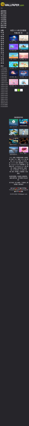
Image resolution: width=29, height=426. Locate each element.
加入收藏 (17, 182)
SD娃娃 (15, 168)
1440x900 (4, 81)
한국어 (17, 191)
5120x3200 (4, 106)
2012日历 (22, 170)
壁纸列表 (3, 27)
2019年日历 (16, 170)
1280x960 (4, 77)
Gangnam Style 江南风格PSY (18, 164)
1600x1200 (4, 86)
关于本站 (11, 182)
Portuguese (25, 189)
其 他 (2, 63)
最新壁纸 (3, 11)
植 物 (2, 36)
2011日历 (18, 161)
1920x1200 (4, 90)
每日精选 (3, 15)
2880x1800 (4, 99)
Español (18, 189)
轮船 (14, 157)
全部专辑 (3, 21)
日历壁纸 (3, 19)
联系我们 (21, 184)
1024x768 (4, 70)
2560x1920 (4, 97)
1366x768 (4, 79)
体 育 (2, 53)
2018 (14, 161)
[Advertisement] (18, 18)
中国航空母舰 (19, 157)
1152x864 (4, 68)
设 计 (2, 47)
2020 (10, 157)
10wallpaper (13, 4)
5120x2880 (4, 105)
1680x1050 (4, 84)
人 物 (2, 34)
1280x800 (4, 75)
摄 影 (2, 49)
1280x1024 (4, 83)
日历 (16, 163)
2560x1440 (4, 94)
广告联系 (23, 182)
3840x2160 (4, 101)
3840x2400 (4, 103)
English (14, 188)
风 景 (2, 32)
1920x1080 (4, 88)
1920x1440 (4, 92)
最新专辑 (3, 13)
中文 (18, 188)
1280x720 (4, 73)
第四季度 (21, 163)
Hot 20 (13, 163)
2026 (22, 159)
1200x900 (4, 72)
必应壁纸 (3, 17)
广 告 (2, 55)
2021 (15, 159)
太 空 (2, 51)
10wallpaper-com (19, 166)
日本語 (23, 188)
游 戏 (2, 43)
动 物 (2, 38)
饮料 (12, 159)
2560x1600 (4, 95)
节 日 (2, 61)
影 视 (2, 40)
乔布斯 (16, 171)
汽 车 (2, 57)
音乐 (13, 171)
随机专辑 (3, 25)
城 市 (2, 45)
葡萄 (19, 159)
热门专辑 (3, 23)
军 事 (2, 59)
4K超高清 (21, 171)
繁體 (22, 191)
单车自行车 (20, 168)
